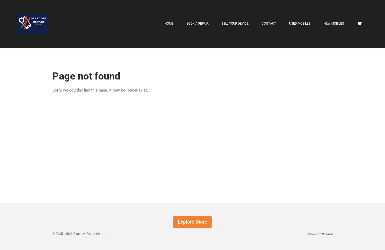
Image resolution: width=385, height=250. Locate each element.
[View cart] (359, 23)
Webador (327, 233)
